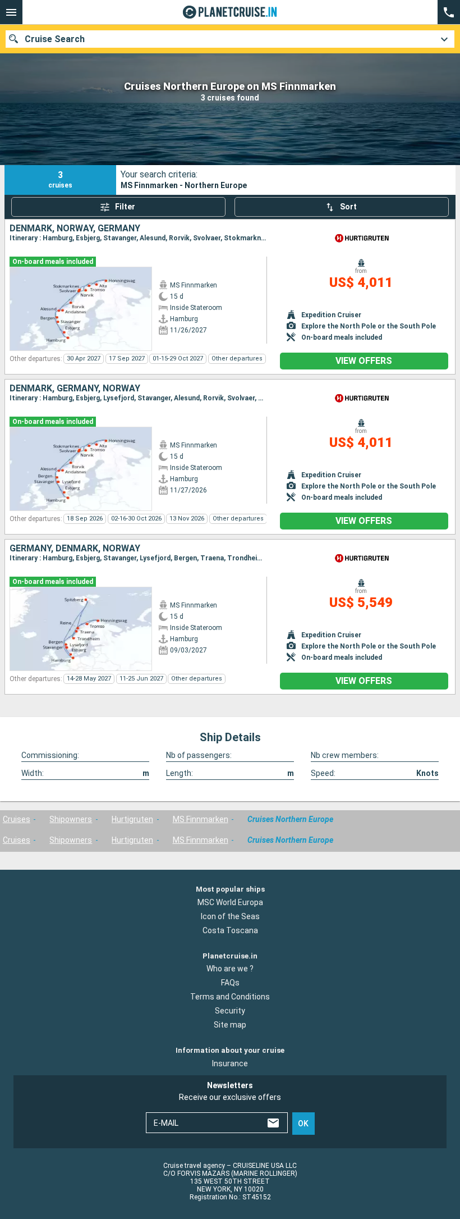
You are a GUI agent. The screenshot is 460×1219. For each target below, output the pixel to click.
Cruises (16, 819)
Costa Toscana (230, 930)
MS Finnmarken (200, 819)
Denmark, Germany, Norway (75, 388)
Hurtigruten (132, 819)
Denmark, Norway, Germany (75, 228)
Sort (348, 206)
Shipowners (70, 819)
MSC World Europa (230, 902)
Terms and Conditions (230, 996)
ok (303, 1123)
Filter (125, 206)
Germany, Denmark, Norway (75, 548)
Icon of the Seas (230, 916)
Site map (230, 1024)
